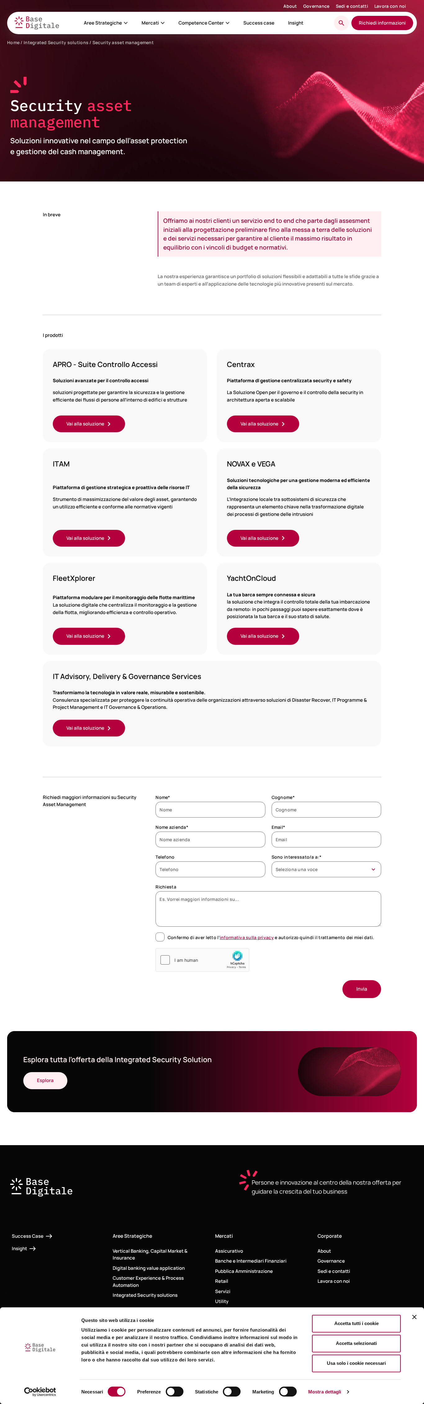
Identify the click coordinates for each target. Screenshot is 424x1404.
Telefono (165, 857)
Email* (278, 827)
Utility (221, 1301)
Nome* (163, 797)
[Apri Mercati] (162, 23)
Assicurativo (229, 1251)
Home (13, 42)
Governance (316, 6)
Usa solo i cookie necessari (356, 1363)
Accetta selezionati (356, 1343)
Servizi (222, 1291)
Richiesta (166, 887)
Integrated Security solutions (56, 42)
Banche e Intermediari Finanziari (250, 1261)
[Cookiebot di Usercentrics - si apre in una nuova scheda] (40, 1392)
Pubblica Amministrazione (244, 1271)
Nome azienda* (172, 827)
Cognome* (283, 797)
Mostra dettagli (324, 1391)
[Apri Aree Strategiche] (126, 23)
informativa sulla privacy (247, 937)
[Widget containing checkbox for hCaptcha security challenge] (202, 960)
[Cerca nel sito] (341, 23)
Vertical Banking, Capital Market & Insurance (150, 1254)
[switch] (174, 1392)
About (290, 6)
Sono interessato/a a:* (296, 857)
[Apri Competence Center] (227, 23)
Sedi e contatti (352, 6)
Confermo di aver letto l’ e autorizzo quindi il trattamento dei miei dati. (271, 937)
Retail (221, 1281)
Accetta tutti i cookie (356, 1323)
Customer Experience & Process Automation (148, 1281)
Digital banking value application (149, 1268)
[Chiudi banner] (414, 1317)
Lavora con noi (390, 6)
